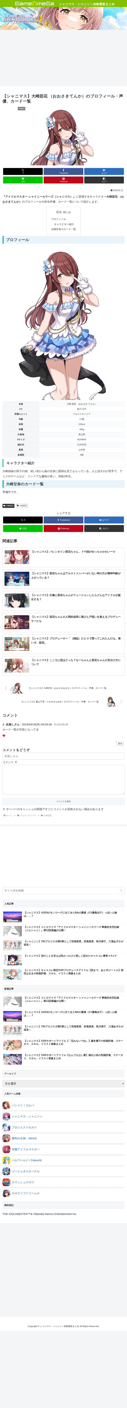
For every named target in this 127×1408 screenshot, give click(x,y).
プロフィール (58, 219)
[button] (104, 180)
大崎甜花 (9, 506)
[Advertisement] (63, 61)
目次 (59, 212)
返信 (120, 743)
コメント (9, 762)
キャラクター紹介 (64, 224)
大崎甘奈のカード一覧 (63, 229)
